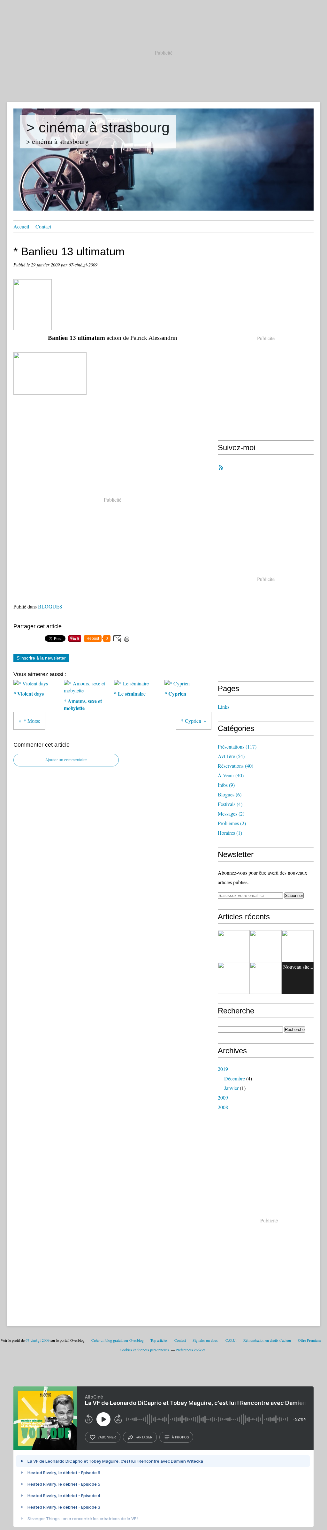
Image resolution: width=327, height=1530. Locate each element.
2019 (223, 1068)
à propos (180, 1437)
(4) (230, 804)
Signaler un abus (206, 1340)
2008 (223, 1107)
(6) (229, 794)
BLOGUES (50, 606)
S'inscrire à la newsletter (41, 658)
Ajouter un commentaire (66, 760)
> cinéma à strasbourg (98, 127)
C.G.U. (231, 1340)
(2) (231, 813)
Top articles (159, 1340)
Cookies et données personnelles (144, 1349)
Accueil (21, 226)
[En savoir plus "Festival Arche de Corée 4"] (266, 946)
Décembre (234, 1078)
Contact (43, 226)
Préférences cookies (191, 1349)
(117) (237, 746)
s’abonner (106, 1437)
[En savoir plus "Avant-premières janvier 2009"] (234, 946)
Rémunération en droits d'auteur (267, 1340)
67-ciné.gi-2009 (37, 1340)
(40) (235, 765)
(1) (230, 832)
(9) (226, 784)
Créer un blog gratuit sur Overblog (117, 1340)
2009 (223, 1097)
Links (223, 706)
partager (143, 1437)
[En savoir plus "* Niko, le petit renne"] (298, 946)
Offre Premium (309, 1340)
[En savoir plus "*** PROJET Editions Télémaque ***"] (266, 978)
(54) (231, 756)
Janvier (231, 1088)
